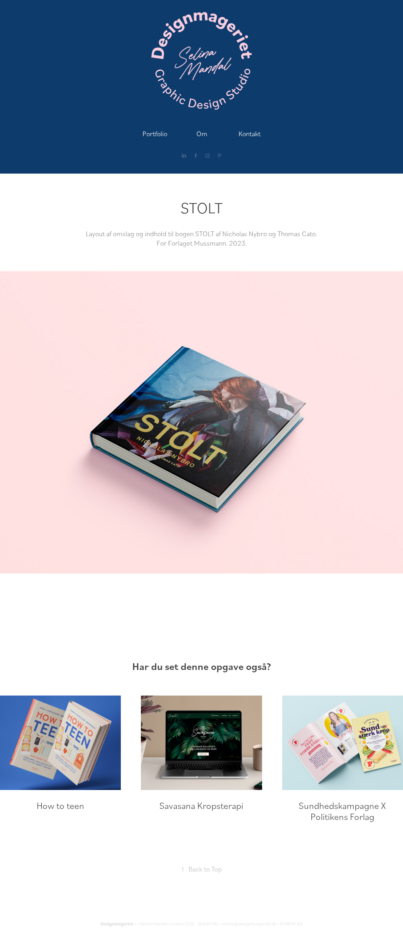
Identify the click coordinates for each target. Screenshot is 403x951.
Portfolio (154, 133)
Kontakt (249, 133)
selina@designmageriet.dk (249, 924)
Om (201, 133)
